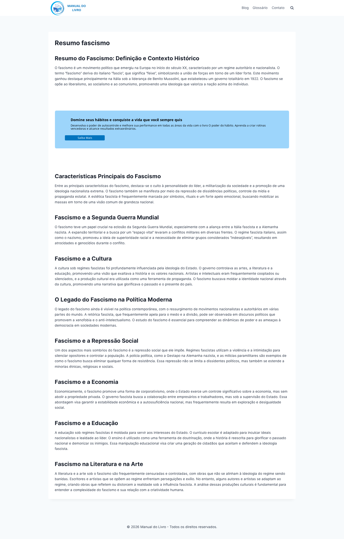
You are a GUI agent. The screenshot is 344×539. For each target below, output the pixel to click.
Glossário (260, 8)
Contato (278, 8)
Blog (245, 8)
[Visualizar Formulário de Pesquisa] (292, 8)
